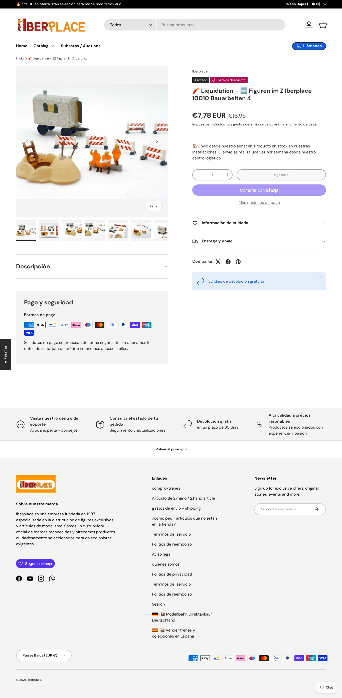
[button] (322, 24)
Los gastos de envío (243, 124)
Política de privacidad (172, 574)
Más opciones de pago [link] (259, 202)
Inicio (20, 58)
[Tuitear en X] (218, 262)
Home (22, 45)
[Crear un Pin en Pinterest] (238, 262)
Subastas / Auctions (81, 45)
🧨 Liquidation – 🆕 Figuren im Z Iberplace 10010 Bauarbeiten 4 (58, 58)
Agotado (281, 175)
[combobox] (194, 24)
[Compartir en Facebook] (228, 262)
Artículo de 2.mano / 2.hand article (183, 498)
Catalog (41, 45)
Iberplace (200, 71)
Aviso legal (162, 554)
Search (158, 604)
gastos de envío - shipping (176, 508)
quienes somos (166, 564)
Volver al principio (171, 449)
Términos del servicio (171, 534)
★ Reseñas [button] (5, 354)
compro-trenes (166, 488)
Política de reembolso (172, 544)
